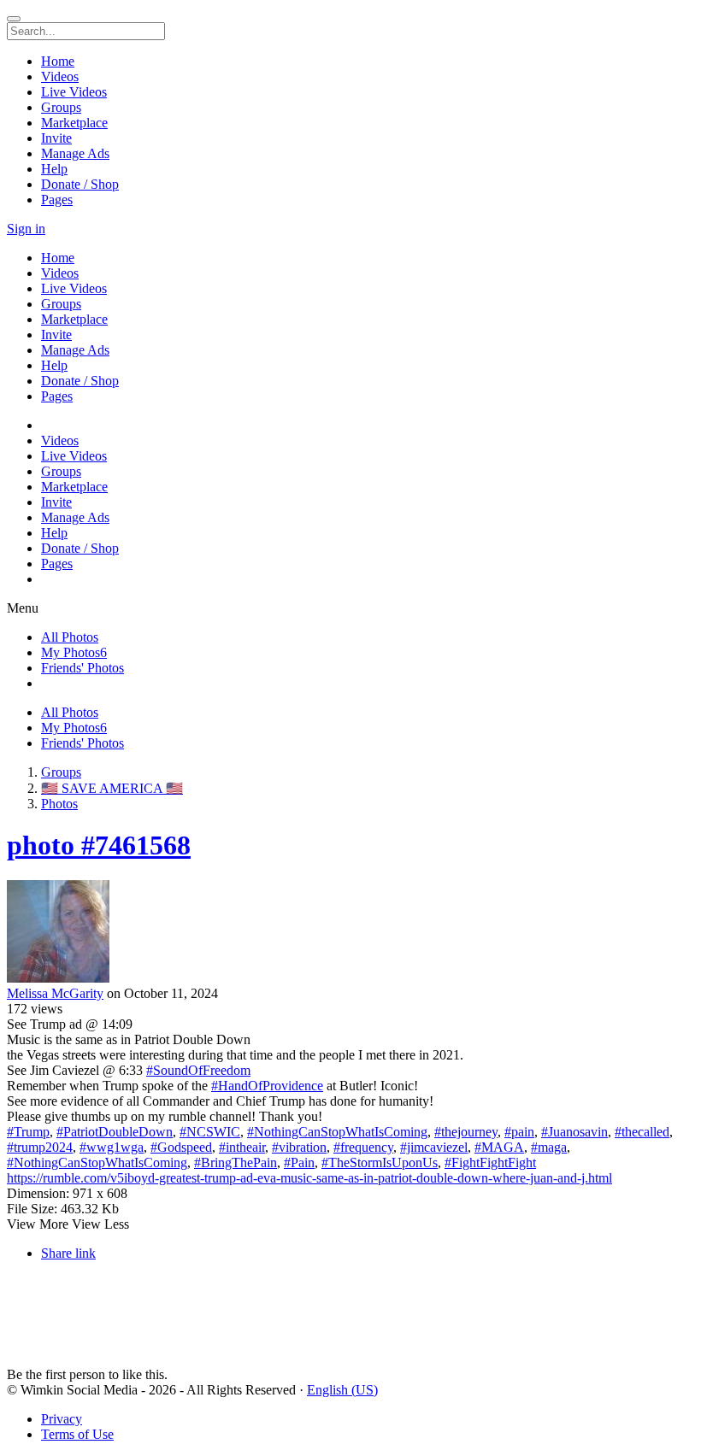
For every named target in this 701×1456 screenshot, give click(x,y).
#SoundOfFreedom (198, 1070)
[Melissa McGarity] (350, 933)
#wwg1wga (112, 1147)
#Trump (28, 1131)
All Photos (69, 637)
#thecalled (642, 1131)
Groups (61, 772)
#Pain (299, 1162)
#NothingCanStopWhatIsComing (337, 1131)
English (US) (342, 1390)
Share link (68, 1253)
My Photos (74, 652)
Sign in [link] (26, 228)
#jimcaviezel (434, 1147)
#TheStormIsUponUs (379, 1162)
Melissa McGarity (55, 993)
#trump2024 (40, 1147)
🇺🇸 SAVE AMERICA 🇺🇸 (112, 788)
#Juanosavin (574, 1131)
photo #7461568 (99, 845)
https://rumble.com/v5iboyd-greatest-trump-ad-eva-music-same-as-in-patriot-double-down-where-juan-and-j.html (309, 1178)
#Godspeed (181, 1147)
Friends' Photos (82, 667)
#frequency (363, 1147)
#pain (519, 1131)
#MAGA (499, 1147)
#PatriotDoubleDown (114, 1131)
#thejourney (466, 1131)
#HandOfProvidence (267, 1085)
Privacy (61, 1419)
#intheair (242, 1147)
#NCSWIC (210, 1131)
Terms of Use (77, 1434)
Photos (59, 803)
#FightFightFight (490, 1162)
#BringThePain (235, 1162)
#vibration (299, 1147)
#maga (549, 1147)
